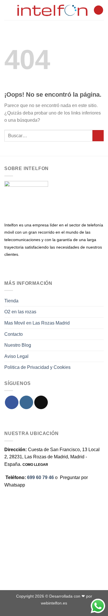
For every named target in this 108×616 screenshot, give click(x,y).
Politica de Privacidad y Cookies (37, 367)
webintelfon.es (54, 603)
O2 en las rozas (20, 311)
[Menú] (7, 10)
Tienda (11, 300)
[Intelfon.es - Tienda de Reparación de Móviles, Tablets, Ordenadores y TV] (52, 10)
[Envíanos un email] (41, 402)
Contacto (13, 334)
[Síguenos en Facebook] (11, 402)
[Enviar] (98, 135)
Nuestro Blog (17, 345)
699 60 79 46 (40, 477)
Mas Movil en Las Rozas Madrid (37, 323)
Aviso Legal (16, 356)
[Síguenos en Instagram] (26, 402)
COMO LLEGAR (35, 465)
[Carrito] (98, 10)
